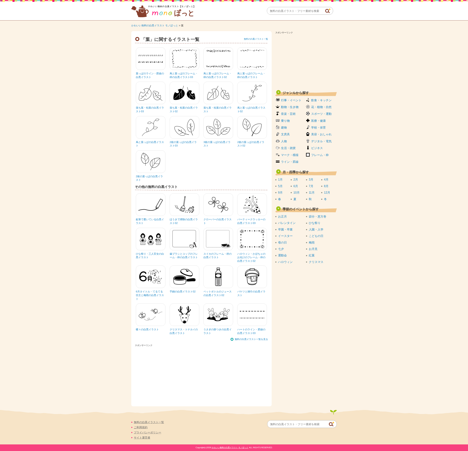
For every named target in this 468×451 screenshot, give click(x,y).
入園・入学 (316, 229)
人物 (284, 141)
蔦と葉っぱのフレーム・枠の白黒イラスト (251, 75)
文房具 (285, 134)
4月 (326, 179)
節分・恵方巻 (317, 216)
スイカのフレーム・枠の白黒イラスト (217, 255)
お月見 (313, 248)
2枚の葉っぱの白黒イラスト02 (250, 144)
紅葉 (312, 255)
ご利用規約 (141, 427)
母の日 (282, 242)
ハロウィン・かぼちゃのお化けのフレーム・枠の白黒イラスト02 (251, 257)
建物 (284, 127)
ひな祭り (314, 222)
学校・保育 (318, 127)
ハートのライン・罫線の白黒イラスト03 (251, 331)
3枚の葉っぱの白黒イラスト (217, 144)
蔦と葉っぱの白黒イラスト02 (251, 109)
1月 (280, 179)
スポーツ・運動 (321, 113)
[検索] (328, 10)
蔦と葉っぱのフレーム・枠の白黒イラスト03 (184, 75)
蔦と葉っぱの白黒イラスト (150, 144)
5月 (280, 186)
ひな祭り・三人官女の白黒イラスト (150, 255)
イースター (285, 235)
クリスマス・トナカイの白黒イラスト (184, 331)
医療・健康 (318, 120)
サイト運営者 (142, 437)
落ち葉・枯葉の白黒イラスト (217, 109)
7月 (311, 186)
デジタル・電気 (321, 141)
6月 (295, 186)
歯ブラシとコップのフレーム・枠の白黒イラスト (184, 255)
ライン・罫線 (290, 161)
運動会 (282, 255)
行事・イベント (291, 100)
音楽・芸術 (288, 113)
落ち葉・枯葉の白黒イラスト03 (150, 109)
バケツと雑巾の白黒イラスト (251, 293)
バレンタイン (287, 222)
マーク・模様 (290, 155)
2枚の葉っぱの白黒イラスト (149, 178)
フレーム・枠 (320, 155)
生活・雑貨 (288, 148)
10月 (296, 192)
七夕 (281, 248)
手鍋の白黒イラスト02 (183, 291)
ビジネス (317, 148)
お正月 (282, 216)
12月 (327, 192)
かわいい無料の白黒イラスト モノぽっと (154, 25)
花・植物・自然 (321, 107)
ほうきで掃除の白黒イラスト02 (184, 221)
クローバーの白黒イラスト (217, 221)
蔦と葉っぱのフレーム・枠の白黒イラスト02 (217, 75)
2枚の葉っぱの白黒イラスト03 (183, 144)
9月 (280, 192)
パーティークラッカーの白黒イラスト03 (251, 221)
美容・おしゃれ (321, 134)
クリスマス (316, 261)
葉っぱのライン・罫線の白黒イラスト (150, 75)
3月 (311, 179)
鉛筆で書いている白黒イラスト (150, 221)
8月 (326, 186)
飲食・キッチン (321, 100)
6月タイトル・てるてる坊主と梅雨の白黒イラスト (150, 295)
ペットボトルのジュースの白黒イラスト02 (217, 293)
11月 (312, 192)
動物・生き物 (290, 107)
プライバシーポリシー (147, 432)
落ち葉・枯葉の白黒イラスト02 (184, 109)
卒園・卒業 (285, 229)
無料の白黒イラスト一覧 (256, 39)
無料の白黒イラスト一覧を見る (251, 339)
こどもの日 (316, 235)
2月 (295, 179)
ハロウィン (285, 261)
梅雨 (312, 242)
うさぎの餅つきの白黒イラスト (217, 331)
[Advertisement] (306, 60)
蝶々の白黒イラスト (147, 329)
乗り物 (285, 120)
